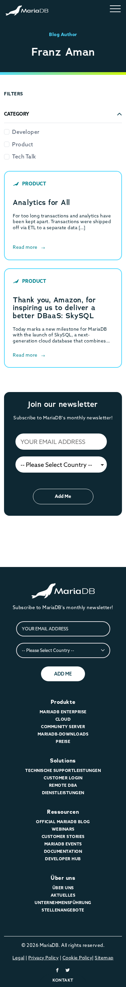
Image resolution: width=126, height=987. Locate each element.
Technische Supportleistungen (63, 770)
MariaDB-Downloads (63, 734)
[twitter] (68, 970)
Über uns (63, 877)
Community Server (63, 726)
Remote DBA (63, 785)
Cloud (63, 719)
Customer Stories (63, 836)
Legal (18, 958)
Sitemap (104, 958)
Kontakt (63, 980)
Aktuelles (63, 895)
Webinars (63, 829)
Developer (26, 131)
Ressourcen (63, 811)
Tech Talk (24, 156)
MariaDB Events (63, 843)
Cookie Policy (77, 958)
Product (22, 144)
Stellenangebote (63, 910)
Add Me (63, 496)
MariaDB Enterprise (63, 711)
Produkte (63, 702)
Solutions (63, 760)
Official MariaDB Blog (63, 821)
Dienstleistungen (63, 792)
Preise (63, 741)
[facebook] (57, 970)
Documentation (63, 851)
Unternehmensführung (63, 902)
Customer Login (63, 777)
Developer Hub (63, 858)
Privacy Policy (43, 958)
